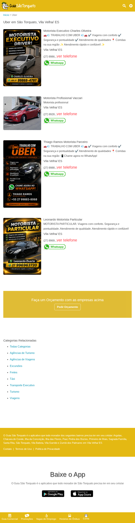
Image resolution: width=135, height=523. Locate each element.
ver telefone (67, 56)
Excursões (16, 366)
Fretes (13, 372)
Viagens (15, 398)
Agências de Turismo (22, 353)
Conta (86, 518)
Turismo (14, 391)
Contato (7, 449)
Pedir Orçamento (67, 307)
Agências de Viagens (22, 359)
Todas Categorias (20, 346)
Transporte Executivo (22, 385)
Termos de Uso (23, 449)
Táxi (12, 378)
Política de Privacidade (47, 449)
